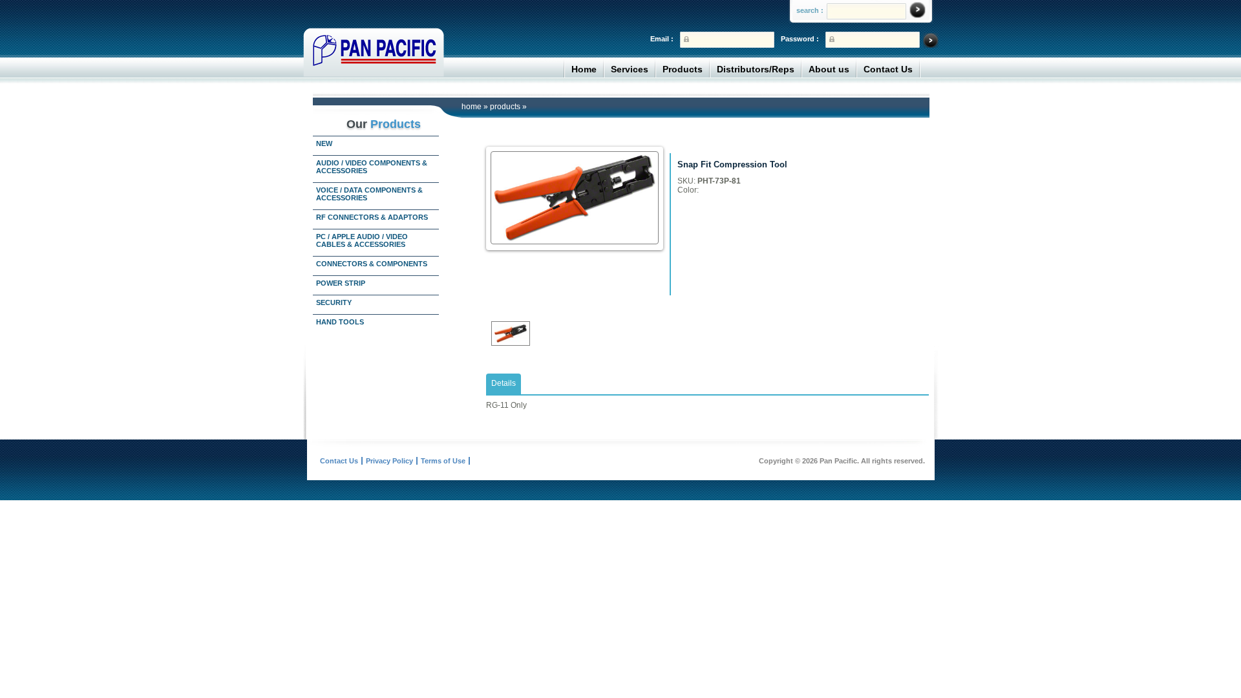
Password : (800, 39)
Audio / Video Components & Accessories (371, 166)
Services (629, 69)
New (324, 143)
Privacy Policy (389, 461)
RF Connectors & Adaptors (372, 217)
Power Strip (340, 283)
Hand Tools (340, 322)
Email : (662, 39)
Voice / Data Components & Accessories (369, 194)
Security (334, 302)
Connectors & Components (371, 264)
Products (683, 69)
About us (829, 69)
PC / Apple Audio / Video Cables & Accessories (362, 240)
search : (809, 10)
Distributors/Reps (755, 69)
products (505, 106)
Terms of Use (443, 461)
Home (584, 69)
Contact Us (888, 69)
